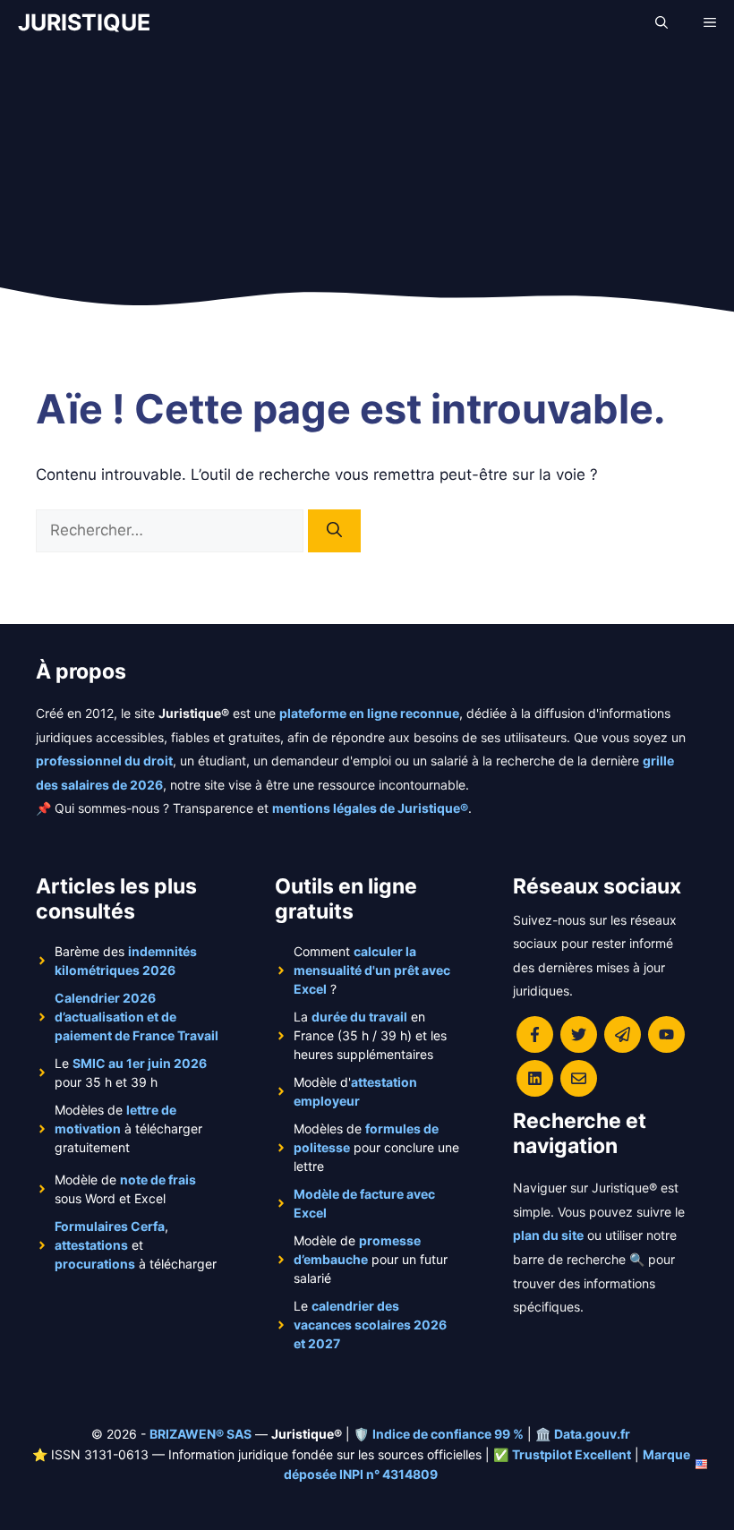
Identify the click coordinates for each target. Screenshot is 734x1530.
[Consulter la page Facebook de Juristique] (534, 1034)
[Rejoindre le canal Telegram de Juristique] (622, 1034)
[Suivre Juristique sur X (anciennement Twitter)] (578, 1034)
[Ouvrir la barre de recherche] (661, 22)
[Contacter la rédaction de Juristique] (578, 1078)
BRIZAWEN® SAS (200, 1433)
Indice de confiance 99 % (448, 1433)
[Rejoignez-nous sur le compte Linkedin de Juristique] (534, 1078)
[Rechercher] (334, 530)
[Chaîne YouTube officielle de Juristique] (666, 1034)
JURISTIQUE (84, 22)
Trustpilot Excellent (571, 1454)
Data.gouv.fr (592, 1433)
